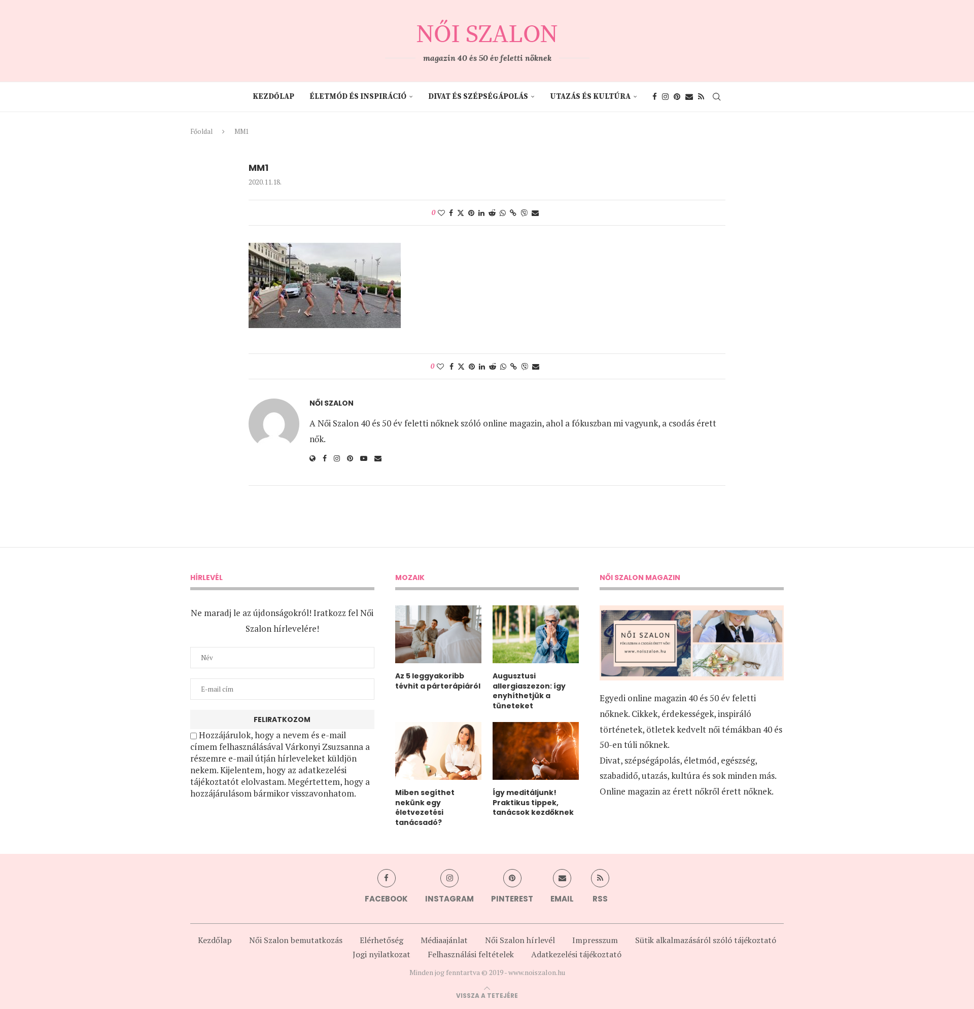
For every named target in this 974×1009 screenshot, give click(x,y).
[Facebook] (654, 97)
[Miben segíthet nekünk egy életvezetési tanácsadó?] (438, 751)
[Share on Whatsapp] (503, 213)
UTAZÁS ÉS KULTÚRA (590, 96)
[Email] (689, 97)
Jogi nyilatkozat (381, 954)
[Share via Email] (535, 213)
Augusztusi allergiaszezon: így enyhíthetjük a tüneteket (529, 691)
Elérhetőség (381, 940)
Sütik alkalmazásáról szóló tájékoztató (705, 940)
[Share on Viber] (524, 213)
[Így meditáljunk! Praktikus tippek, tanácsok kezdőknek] (536, 751)
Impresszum (595, 940)
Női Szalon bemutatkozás (295, 940)
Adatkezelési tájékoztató (576, 954)
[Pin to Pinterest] (471, 213)
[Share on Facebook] (451, 213)
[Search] (717, 97)
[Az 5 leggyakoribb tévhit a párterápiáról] (438, 634)
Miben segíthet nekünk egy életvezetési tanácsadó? (425, 807)
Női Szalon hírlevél (520, 940)
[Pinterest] (677, 97)
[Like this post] (441, 213)
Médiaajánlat (444, 940)
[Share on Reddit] (492, 213)
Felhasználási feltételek (471, 954)
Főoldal (201, 131)
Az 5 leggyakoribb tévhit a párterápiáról (437, 681)
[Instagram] (665, 97)
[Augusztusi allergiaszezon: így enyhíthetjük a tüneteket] (536, 634)
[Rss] (701, 97)
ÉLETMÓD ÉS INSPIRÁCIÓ (357, 96)
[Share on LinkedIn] (481, 213)
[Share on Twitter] (460, 213)
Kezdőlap (273, 96)
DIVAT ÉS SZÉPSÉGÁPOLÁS (478, 96)
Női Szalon (331, 403)
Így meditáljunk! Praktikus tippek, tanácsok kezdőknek (533, 802)
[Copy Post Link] (513, 213)
